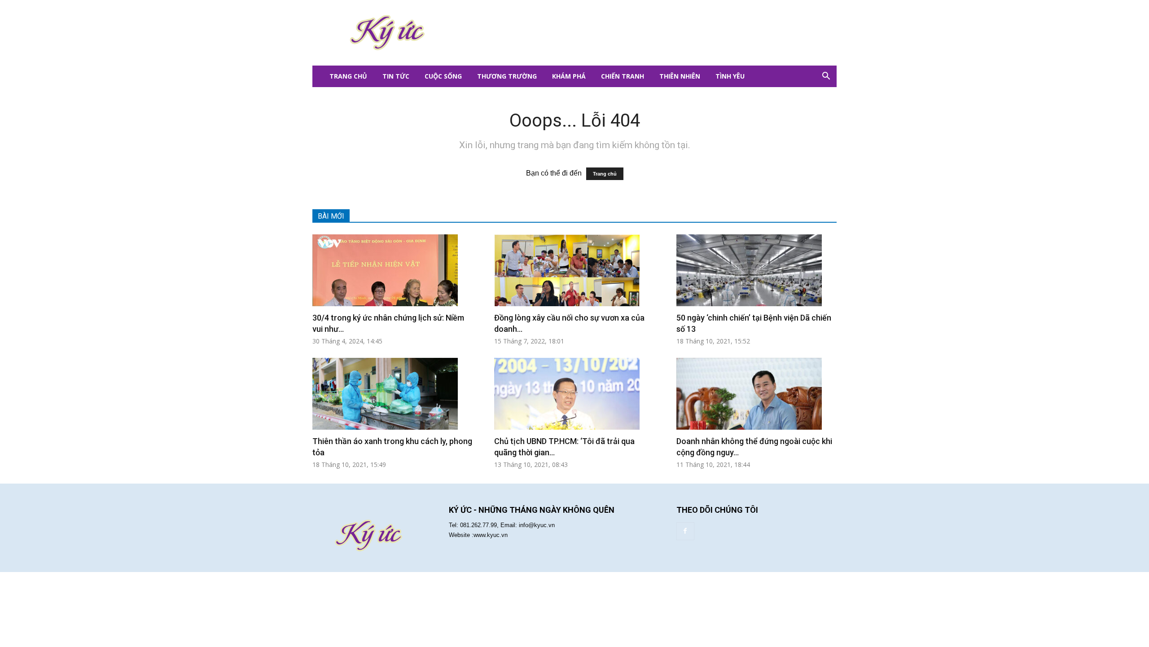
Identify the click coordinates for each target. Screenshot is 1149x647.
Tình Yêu (730, 76)
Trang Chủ (348, 76)
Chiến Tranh (622, 76)
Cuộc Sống (443, 76)
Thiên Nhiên (679, 76)
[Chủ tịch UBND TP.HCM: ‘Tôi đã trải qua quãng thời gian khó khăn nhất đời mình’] (574, 394)
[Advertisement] (628, 33)
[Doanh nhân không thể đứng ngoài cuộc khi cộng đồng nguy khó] (756, 394)
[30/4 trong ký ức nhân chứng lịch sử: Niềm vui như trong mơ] (392, 270)
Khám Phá (569, 76)
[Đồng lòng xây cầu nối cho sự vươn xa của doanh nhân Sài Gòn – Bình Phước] (574, 270)
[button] (826, 76)
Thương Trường (507, 76)
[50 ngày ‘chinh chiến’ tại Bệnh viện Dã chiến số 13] (756, 270)
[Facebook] (685, 531)
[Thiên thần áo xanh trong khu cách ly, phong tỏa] (392, 394)
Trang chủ (605, 173)
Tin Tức (395, 76)
